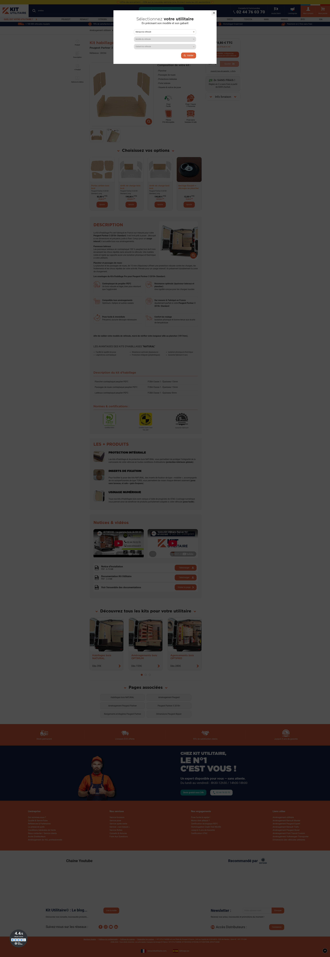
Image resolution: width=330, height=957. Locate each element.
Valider (190, 55)
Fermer (214, 12)
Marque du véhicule (143, 32)
